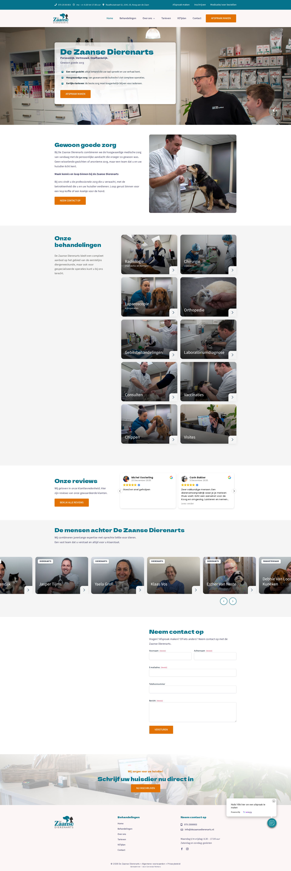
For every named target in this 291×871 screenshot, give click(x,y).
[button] (234, 491)
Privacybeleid (173, 864)
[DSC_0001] (64, 817)
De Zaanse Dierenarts (129, 864)
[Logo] (60, 15)
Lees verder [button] (129, 503)
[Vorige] (223, 601)
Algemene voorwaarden (153, 864)
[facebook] (182, 849)
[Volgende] (232, 601)
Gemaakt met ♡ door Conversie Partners (145, 867)
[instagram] (187, 849)
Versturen (161, 729)
